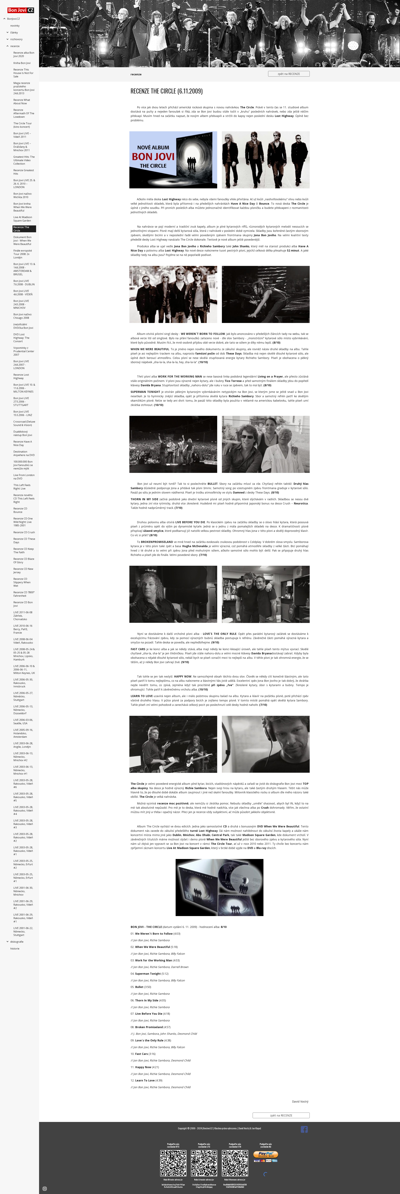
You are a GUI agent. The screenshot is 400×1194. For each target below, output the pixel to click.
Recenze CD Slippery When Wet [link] (21, 582)
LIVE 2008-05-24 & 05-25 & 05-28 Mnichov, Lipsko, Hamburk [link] (24, 654)
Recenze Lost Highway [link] (21, 376)
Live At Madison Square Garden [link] (22, 218)
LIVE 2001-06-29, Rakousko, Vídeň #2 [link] (23, 904)
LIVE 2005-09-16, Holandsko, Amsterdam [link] (23, 733)
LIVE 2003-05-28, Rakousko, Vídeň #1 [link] (23, 851)
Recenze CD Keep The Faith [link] (23, 550)
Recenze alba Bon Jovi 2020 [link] (23, 54)
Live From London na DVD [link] (24, 476)
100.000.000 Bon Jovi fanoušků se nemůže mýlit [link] (23, 465)
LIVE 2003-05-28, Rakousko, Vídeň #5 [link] (23, 797)
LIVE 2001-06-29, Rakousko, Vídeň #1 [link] (23, 918)
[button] (396, 4)
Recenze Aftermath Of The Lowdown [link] (23, 113)
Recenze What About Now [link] (21, 101)
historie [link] (14, 948)
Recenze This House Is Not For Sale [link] (23, 73)
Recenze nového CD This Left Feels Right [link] (24, 498)
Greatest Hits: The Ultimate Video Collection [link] (24, 160)
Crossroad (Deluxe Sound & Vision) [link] (24, 423)
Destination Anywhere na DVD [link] (24, 453)
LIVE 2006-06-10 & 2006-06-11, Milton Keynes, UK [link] (24, 669)
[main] (196, 74)
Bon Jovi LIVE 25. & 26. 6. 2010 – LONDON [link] (24, 184)
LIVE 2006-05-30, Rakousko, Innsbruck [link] (23, 683)
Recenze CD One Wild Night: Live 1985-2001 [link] (23, 522)
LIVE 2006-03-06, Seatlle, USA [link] (23, 721)
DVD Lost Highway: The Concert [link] (21, 338)
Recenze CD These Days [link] (24, 540)
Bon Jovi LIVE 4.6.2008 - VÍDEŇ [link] (22, 292)
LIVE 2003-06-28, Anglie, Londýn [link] (23, 745)
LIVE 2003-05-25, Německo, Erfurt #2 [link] (23, 864)
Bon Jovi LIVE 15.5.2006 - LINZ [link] (22, 413)
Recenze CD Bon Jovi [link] (23, 604)
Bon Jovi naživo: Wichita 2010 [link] (22, 195)
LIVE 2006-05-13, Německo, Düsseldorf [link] (23, 710)
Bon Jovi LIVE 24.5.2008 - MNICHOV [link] (21, 304)
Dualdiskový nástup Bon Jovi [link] (22, 433)
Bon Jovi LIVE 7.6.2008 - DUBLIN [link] (24, 282)
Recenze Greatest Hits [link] (23, 172)
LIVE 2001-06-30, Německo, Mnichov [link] (23, 891)
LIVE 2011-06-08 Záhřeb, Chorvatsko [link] (22, 616)
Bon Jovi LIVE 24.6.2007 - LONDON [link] (21, 365)
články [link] (14, 32)
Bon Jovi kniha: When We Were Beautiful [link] (22, 207)
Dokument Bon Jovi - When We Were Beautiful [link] (22, 240)
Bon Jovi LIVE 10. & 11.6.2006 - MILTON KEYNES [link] (24, 388)
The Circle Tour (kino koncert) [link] (22, 125)
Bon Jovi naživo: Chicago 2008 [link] (22, 316)
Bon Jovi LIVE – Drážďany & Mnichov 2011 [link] (22, 147)
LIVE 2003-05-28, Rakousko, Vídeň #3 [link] (23, 824)
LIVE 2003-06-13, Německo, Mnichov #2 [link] (23, 757)
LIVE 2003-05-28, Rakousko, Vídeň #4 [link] (23, 810)
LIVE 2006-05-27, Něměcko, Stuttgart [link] (23, 696)
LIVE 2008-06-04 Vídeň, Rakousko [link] (23, 640)
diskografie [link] (16, 941)
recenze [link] (15, 46)
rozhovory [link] (16, 39)
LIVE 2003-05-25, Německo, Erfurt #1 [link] (23, 878)
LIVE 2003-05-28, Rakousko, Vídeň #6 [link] (23, 783)
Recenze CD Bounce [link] (20, 510)
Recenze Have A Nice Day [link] (22, 443)
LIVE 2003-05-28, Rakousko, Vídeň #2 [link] (23, 837)
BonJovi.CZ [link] (13, 18)
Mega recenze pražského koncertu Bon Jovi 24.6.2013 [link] (23, 88)
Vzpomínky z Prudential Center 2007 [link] (23, 351)
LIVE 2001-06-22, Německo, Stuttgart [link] (23, 931)
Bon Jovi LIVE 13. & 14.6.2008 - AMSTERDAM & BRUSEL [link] (24, 269)
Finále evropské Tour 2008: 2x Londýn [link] (22, 254)
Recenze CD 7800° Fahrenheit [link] (24, 594)
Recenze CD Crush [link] (24, 532)
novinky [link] (15, 25)
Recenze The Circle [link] (21, 228)
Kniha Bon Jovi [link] (21, 63)
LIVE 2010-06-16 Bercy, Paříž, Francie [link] (22, 629)
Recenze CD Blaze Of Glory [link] (23, 560)
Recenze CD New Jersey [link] (23, 570)
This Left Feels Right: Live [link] (21, 486)
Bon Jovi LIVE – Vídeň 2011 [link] (22, 135)
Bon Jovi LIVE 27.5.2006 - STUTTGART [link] (21, 401)
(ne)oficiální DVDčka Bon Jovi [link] (23, 326)
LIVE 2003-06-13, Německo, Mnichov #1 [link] (23, 770)
